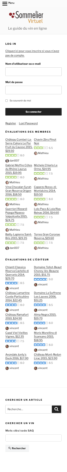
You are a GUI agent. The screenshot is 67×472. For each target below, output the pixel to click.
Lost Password (28, 123)
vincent (14, 288)
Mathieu (43, 153)
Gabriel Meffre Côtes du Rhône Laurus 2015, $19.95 (18, 169)
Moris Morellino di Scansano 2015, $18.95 (45, 336)
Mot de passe (14, 82)
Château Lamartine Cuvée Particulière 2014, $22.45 (17, 296)
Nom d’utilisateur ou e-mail (23, 63)
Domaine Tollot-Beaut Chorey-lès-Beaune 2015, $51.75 (48, 271)
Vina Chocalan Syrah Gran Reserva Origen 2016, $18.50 (18, 190)
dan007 (14, 160)
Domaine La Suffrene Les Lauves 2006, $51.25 (47, 296)
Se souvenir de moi (20, 100)
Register (10, 123)
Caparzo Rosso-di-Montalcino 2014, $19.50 (45, 190)
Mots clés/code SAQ (19, 430)
